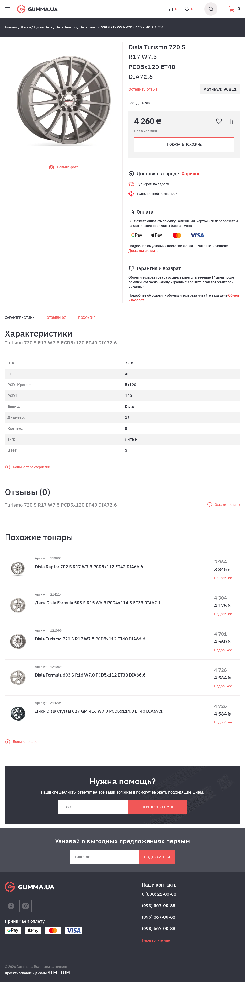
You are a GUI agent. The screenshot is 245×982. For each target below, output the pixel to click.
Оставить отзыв (143, 89)
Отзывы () (56, 317)
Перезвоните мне (157, 807)
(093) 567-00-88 (158, 905)
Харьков (190, 174)
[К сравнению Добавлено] (230, 121)
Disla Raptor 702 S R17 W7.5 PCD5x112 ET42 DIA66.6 (89, 566)
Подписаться (157, 857)
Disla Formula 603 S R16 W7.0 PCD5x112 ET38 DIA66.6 (90, 675)
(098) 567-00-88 (158, 928)
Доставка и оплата (143, 250)
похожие (86, 317)
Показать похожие (184, 144)
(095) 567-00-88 (158, 917)
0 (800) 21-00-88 (159, 894)
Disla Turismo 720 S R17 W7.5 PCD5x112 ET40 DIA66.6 (90, 639)
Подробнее (223, 578)
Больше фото (67, 167)
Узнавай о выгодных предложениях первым (122, 841)
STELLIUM (58, 973)
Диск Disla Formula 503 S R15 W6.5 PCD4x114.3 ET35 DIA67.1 (98, 603)
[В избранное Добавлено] (219, 121)
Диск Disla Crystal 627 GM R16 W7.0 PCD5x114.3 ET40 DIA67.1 (99, 711)
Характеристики (20, 317)
